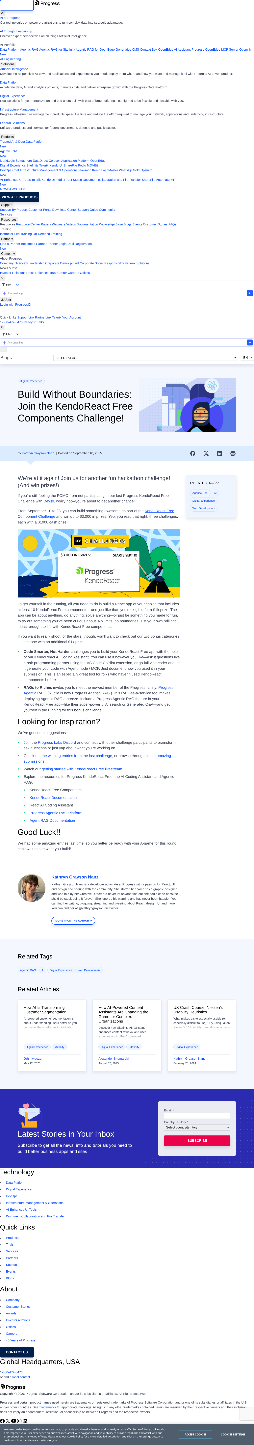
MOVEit (92, 165)
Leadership (36, 263)
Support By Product (14, 210)
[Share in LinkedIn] (219, 453)
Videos (71, 224)
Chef (15, 170)
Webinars (58, 224)
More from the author (72, 920)
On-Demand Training (47, 234)
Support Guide (88, 210)
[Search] (2, 278)
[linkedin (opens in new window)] (25, 1422)
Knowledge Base (111, 224)
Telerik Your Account (66, 317)
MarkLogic (7, 161)
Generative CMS (127, 49)
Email (168, 1110)
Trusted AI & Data (12, 141)
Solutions (7, 64)
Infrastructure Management (19, 109)
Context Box (148, 49)
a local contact (20, 1377)
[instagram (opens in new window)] (19, 1422)
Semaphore (23, 161)
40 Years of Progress (21, 1340)
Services (6, 214)
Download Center (64, 210)
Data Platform (9, 49)
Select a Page (67, 358)
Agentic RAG (29, 49)
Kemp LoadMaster (105, 170)
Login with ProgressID (15, 304)
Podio (82, 165)
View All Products (20, 197)
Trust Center (58, 273)
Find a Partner (10, 244)
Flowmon (84, 170)
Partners (7, 239)
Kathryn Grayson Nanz (38, 453)
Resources (8, 219)
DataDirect (40, 161)
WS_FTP (18, 189)
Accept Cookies (195, 1434)
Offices (85, 273)
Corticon (55, 161)
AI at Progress (10, 18)
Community (107, 210)
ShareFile (70, 165)
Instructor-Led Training (16, 234)
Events (137, 224)
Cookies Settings (233, 1434)
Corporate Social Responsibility (102, 263)
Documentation (87, 224)
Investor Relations (12, 273)
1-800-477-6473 (11, 322)
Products (7, 137)
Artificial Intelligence (14, 69)
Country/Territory (175, 1122)
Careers (73, 273)
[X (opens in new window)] (8, 1422)
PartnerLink (43, 317)
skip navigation (17, 5)
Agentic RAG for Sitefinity (57, 49)
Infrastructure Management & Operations (49, 170)
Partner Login (56, 244)
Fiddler (60, 180)
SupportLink (25, 317)
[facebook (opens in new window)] (3, 1422)
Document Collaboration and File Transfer (35, 1216)
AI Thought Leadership (16, 31)
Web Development (203, 508)
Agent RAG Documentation (52, 821)
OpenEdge (98, 161)
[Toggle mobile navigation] (3, 349)
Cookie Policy (75, 1436)
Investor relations (18, 1320)
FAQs (172, 224)
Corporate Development (62, 263)
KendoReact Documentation (53, 798)
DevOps (6, 170)
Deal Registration (46, 246)
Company (8, 253)
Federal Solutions (12, 123)
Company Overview (14, 263)
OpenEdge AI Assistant (174, 49)
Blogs (128, 224)
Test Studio (74, 180)
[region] (127, 1434)
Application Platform (75, 161)
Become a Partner (34, 244)
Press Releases (37, 273)
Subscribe (197, 1141)
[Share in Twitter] (206, 453)
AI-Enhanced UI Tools (15, 180)
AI (2, 13)
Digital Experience (13, 96)
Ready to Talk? (33, 322)
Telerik (43, 165)
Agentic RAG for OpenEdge (95, 49)
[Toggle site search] (2, 327)
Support (6, 205)
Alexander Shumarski (113, 1058)
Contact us (17, 1352)
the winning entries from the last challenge (77, 756)
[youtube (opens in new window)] (14, 1422)
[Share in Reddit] (233, 453)
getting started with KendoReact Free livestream (82, 769)
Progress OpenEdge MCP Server (214, 49)
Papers (46, 224)
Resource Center (28, 224)
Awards (11, 1313)
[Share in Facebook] (193, 453)
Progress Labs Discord (57, 743)
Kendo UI (56, 165)
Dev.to (48, 501)
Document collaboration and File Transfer (112, 180)
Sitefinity (32, 165)
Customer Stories (155, 224)
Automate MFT (88, 182)
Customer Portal (39, 210)
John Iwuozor (33, 1058)
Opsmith (125, 52)
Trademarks (47, 1407)
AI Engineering (10, 59)
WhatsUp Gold (129, 170)
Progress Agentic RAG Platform (56, 813)
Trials (10, 1244)
